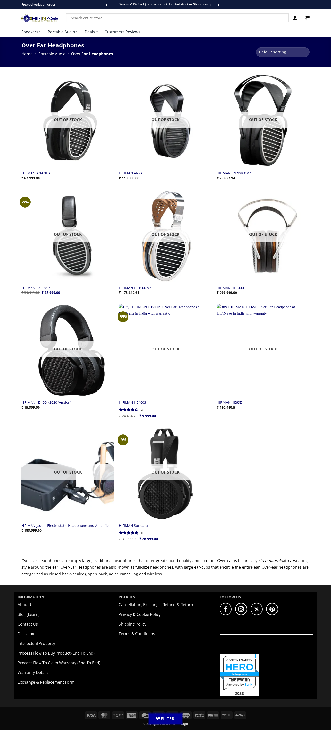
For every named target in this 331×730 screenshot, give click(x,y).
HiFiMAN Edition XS (37, 288)
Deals (90, 32)
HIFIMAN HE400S (132, 402)
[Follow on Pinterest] (272, 609)
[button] (294, 18)
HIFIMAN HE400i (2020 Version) (46, 402)
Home (26, 54)
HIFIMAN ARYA (130, 173)
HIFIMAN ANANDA (36, 173)
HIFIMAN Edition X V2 (234, 173)
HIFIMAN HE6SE (229, 402)
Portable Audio (61, 32)
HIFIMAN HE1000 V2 (135, 288)
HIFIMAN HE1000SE (232, 288)
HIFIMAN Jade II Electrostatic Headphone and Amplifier (65, 525)
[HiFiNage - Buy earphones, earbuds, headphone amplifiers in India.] (39, 18)
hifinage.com (239, 674)
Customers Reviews (122, 32)
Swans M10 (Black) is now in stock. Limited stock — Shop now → (165, 4)
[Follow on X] (257, 609)
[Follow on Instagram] (241, 609)
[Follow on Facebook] (226, 609)
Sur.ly (249, 684)
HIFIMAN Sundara (133, 525)
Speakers (29, 32)
